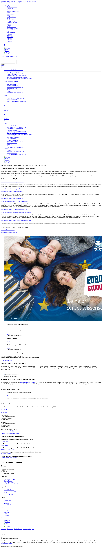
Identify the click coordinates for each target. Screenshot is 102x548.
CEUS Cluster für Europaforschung (10, 433)
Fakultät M (10, 35)
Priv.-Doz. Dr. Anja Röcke (7, 449)
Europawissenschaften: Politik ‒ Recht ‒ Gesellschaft (14, 209)
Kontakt (6, 95)
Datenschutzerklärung (6, 543)
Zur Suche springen (16, 1)
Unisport (9, 25)
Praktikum (9, 90)
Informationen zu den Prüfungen (15, 87)
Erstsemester (10, 8)
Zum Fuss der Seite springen (28, 1)
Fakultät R (9, 41)
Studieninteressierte (12, 7)
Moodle (9, 24)
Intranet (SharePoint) (12, 29)
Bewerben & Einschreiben (13, 21)
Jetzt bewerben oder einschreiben (9, 232)
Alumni (9, 15)
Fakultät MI (10, 37)
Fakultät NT (10, 38)
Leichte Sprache (27, 529)
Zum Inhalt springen (6, 1)
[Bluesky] (6, 51)
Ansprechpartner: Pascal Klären (9, 457)
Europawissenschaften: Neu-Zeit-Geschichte (12, 191)
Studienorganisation (12, 22)
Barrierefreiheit (18, 529)
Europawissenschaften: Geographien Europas (12, 182)
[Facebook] (7, 48)
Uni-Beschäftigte (11, 17)
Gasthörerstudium (11, 27)
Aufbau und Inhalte (12, 74)
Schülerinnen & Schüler (13, 11)
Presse (8, 12)
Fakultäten (7, 31)
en (4, 45)
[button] (3, 64)
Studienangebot (11, 19)
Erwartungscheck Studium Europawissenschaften (19, 78)
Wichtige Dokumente (12, 85)
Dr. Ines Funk (4, 412)
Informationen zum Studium (11, 81)
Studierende (10, 9)
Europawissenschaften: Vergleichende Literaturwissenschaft (16, 212)
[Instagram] (7, 52)
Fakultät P (9, 39)
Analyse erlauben (5, 546)
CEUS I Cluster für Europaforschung (16, 101)
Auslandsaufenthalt (12, 88)
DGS (33, 529)
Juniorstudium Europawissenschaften (16, 75)
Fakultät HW (10, 34)
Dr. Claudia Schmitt (6, 453)
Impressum (3, 529)
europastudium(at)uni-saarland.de (13, 430)
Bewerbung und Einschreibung (15, 72)
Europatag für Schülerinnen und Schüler (17, 77)
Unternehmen (10, 14)
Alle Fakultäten (11, 32)
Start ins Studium (11, 84)
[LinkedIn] (7, 53)
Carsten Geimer (5, 445)
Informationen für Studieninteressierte (13, 70)
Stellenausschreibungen (13, 28)
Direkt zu (7, 18)
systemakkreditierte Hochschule (28, 382)
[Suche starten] (16, 61)
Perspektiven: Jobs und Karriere (15, 92)
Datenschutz (10, 529)
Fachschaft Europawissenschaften (15, 98)
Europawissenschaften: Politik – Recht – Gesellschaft (14, 201)
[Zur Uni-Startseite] (14, 2)
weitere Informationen (6, 360)
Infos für (7, 5)
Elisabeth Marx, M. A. (6, 409)
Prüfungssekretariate (12, 99)
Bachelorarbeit (10, 91)
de (4, 44)
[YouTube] (7, 49)
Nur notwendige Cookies (16, 546)
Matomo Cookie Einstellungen (10, 538)
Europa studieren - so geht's (8, 230)
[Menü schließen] (1, 67)
